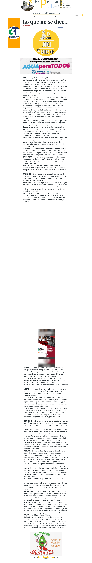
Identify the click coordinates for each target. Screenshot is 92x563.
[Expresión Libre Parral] (61, 1)
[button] (35, 16)
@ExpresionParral (66, 3)
